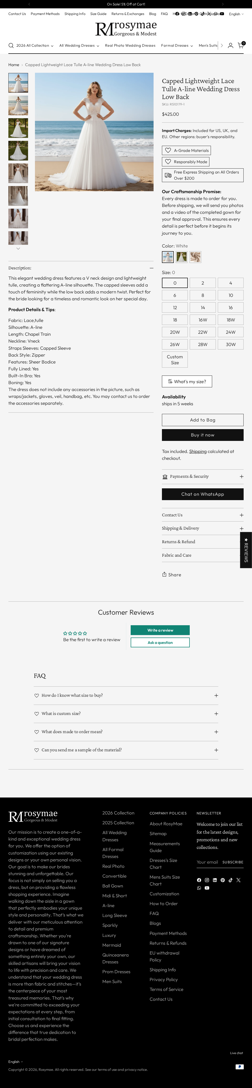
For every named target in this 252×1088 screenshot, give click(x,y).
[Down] (18, 248)
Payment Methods (168, 933)
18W (231, 320)
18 (175, 320)
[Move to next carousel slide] (239, 788)
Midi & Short (114, 896)
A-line (108, 905)
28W (202, 344)
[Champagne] (195, 257)
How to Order (164, 903)
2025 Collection (118, 823)
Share (174, 575)
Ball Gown (112, 886)
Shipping (198, 451)
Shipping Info (163, 969)
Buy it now (202, 435)
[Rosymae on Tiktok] (203, 14)
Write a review (160, 630)
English (234, 14)
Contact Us (161, 999)
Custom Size (175, 359)
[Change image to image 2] (18, 105)
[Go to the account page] (231, 45)
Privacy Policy (164, 979)
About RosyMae (166, 824)
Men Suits (112, 981)
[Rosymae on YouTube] (222, 14)
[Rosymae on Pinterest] (196, 14)
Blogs (155, 923)
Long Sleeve (114, 915)
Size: (168, 272)
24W (231, 332)
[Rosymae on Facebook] (177, 14)
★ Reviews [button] (246, 550)
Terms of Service (166, 989)
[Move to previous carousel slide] (228, 788)
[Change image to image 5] (18, 173)
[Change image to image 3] (18, 128)
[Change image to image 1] (18, 83)
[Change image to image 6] (18, 196)
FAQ (154, 913)
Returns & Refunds (168, 943)
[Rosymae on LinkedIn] (190, 14)
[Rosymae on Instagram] (183, 14)
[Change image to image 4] (18, 150)
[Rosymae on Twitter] (209, 14)
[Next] (222, 4)
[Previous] (29, 4)
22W (202, 332)
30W (231, 344)
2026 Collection (118, 813)
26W (175, 344)
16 (231, 307)
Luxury (109, 935)
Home (13, 64)
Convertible (114, 876)
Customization (164, 894)
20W (175, 332)
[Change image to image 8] (18, 241)
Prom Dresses (116, 971)
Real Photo (113, 866)
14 (203, 307)
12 (175, 307)
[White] (168, 257)
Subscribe (233, 862)
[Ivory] (182, 257)
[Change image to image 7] (18, 218)
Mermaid (111, 945)
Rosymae (46, 1069)
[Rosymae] (126, 27)
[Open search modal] (11, 45)
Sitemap (158, 833)
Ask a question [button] (160, 642)
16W (203, 320)
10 (231, 295)
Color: (175, 246)
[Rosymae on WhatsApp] (215, 14)
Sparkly (110, 925)
